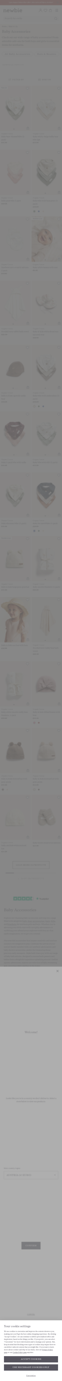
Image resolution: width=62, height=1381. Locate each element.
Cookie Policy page (20, 1352)
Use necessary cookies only (31, 1367)
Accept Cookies (31, 1359)
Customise (31, 1375)
